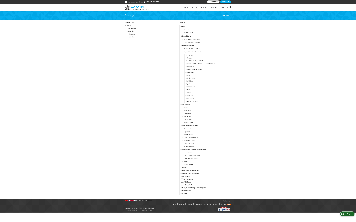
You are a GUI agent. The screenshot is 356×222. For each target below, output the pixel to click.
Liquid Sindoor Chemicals (189, 125)
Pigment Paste (186, 36)
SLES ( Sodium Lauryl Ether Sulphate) (193, 188)
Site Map (223, 204)
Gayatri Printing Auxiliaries (193, 52)
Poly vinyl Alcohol (189, 140)
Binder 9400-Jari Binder (194, 69)
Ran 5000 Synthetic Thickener (196, 61)
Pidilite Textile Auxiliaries (192, 49)
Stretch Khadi (190, 78)
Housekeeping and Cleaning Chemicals (193, 149)
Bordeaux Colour (189, 129)
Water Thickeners (187, 179)
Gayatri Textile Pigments (192, 39)
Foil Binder (190, 81)
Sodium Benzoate (189, 146)
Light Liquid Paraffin (191, 137)
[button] (152, 1)
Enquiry (215, 204)
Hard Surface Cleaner (191, 158)
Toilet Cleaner (188, 164)
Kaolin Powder (188, 134)
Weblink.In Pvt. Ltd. (146, 210)
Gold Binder (190, 98)
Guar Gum (187, 30)
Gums (183, 26)
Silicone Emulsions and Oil (190, 170)
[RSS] (229, 204)
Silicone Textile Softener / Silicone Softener (200, 64)
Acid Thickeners (186, 182)
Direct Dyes (187, 113)
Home (186, 7)
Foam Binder (190, 87)
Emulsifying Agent (192, 101)
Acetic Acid (189, 95)
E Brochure (213, 7)
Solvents (184, 193)
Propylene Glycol (189, 143)
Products (203, 7)
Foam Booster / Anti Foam (190, 173)
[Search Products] (230, 7)
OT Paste (189, 58)
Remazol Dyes (188, 122)
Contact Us (224, 7)
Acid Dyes (187, 108)
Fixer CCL (189, 89)
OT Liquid (189, 55)
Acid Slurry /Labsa (187, 185)
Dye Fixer (189, 84)
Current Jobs (132, 28)
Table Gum (189, 92)
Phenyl (186, 161)
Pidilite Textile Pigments (192, 42)
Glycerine (187, 132)
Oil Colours (187, 116)
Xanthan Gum (188, 32)
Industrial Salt (186, 190)
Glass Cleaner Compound (192, 155)
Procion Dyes (188, 119)
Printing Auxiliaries (187, 45)
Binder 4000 (190, 72)
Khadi (188, 75)
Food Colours (185, 176)
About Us (194, 7)
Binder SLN (190, 66)
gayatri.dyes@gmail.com (135, 2)
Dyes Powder (185, 104)
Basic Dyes (187, 110)
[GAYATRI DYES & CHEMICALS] (137, 7)
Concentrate (188, 153)
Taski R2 (184, 167)
